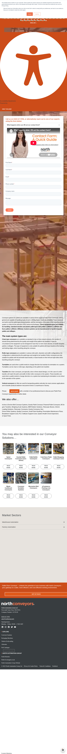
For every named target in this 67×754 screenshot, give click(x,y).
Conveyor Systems (6, 635)
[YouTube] (15, 627)
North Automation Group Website (10, 663)
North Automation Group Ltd (9, 607)
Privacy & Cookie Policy (31, 666)
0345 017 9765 (5, 616)
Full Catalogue (5, 647)
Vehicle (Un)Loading (7, 641)
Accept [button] (29, 14)
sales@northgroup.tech (7, 619)
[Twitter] (12, 627)
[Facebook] (9, 627)
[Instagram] (6, 627)
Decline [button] (37, 14)
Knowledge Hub (9, 650)
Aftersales (4, 644)
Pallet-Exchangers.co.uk (8, 659)
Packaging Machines (7, 638)
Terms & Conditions (45, 666)
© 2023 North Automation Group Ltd (11, 666)
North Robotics (5, 656)
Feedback (55, 666)
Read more (8, 466)
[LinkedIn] (2, 627)
